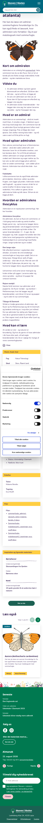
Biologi (9, 673)
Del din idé (9, 742)
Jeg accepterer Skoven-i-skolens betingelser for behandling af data (20, 789)
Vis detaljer (31, 433)
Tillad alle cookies (21, 439)
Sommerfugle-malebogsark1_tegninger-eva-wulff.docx (20, 526)
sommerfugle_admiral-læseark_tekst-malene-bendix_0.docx (17, 516)
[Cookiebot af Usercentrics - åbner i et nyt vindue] (30, 369)
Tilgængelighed (12, 819)
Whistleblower (25, 819)
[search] (38, 10)
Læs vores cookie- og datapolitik (19, 791)
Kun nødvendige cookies (21, 452)
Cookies (36, 819)
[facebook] (5, 730)
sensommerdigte (26, 760)
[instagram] (11, 730)
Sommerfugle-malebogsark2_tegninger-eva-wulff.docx (20, 536)
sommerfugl (30, 70)
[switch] (37, 410)
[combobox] (20, 10)
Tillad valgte (21, 446)
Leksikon (7, 626)
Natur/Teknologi (20, 673)
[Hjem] (14, 3)
